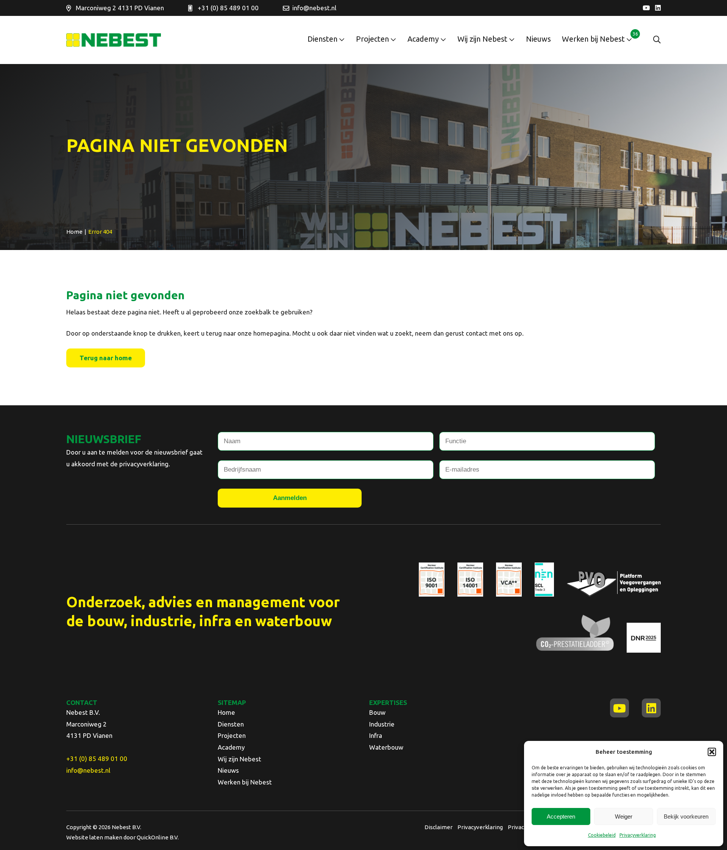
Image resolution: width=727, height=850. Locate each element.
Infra (375, 735)
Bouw (377, 712)
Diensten (322, 38)
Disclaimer (438, 827)
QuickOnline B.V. (158, 837)
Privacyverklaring (637, 835)
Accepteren (561, 816)
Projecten (372, 38)
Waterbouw (386, 747)
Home (226, 712)
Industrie (382, 724)
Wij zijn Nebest (482, 38)
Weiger (623, 816)
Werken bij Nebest (593, 38)
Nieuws (538, 38)
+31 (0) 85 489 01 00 (228, 7)
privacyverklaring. (144, 463)
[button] (712, 752)
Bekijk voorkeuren (686, 816)
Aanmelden (290, 498)
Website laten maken (94, 837)
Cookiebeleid (602, 835)
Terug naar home (106, 357)
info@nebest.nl (314, 7)
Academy (423, 38)
